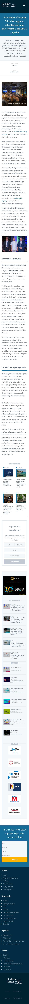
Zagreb (5, 900)
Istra (4, 906)
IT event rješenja (8, 961)
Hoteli (5, 875)
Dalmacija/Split (8, 915)
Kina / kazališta (8, 883)
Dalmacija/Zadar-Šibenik (11, 912)
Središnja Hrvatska (9, 903)
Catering (5, 955)
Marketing (7, 998)
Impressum (16, 991)
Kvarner (5, 909)
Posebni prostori (8, 889)
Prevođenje (6, 966)
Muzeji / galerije (8, 886)
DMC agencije (7, 935)
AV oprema (6, 958)
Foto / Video (7, 969)
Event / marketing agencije (11, 944)
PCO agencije (7, 938)
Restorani (6, 881)
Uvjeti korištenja (17, 998)
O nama (7, 991)
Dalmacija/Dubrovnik (10, 918)
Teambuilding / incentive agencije (13, 941)
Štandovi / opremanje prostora (13, 963)
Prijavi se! (14, 561)
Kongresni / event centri (10, 878)
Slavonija (6, 924)
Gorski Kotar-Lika (8, 921)
